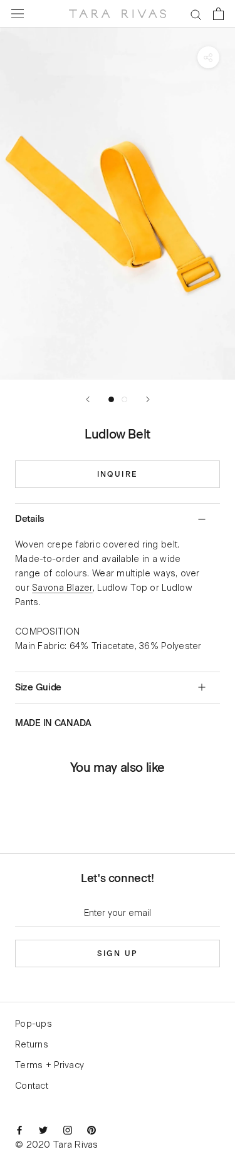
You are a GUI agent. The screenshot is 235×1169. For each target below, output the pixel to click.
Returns (31, 1045)
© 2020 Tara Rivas (56, 1145)
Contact (31, 1086)
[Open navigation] (17, 13)
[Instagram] (67, 1130)
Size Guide (38, 687)
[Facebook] (19, 1130)
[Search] (196, 14)
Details (29, 518)
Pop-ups (33, 1024)
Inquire (117, 474)
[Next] (148, 399)
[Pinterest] (91, 1130)
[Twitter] (43, 1130)
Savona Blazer (62, 588)
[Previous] (88, 399)
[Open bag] (218, 14)
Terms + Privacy (49, 1065)
